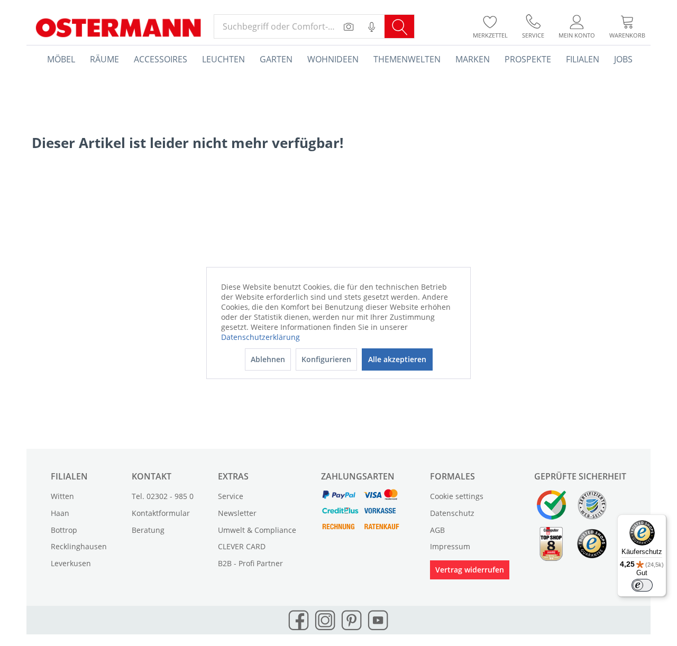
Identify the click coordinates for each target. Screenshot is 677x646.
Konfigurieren (326, 359)
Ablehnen (268, 359)
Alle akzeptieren (397, 359)
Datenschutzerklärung (260, 337)
